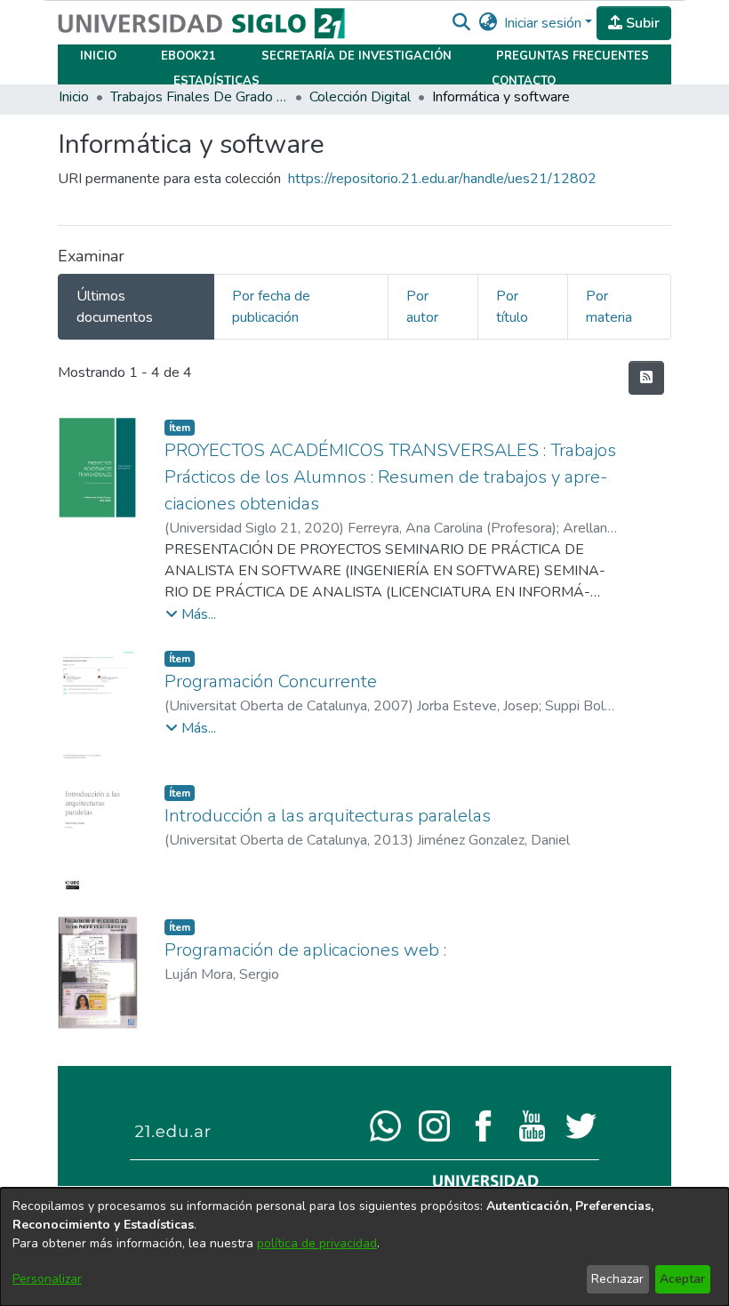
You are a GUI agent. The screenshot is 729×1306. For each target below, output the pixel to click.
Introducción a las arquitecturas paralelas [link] (327, 816)
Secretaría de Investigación (356, 56)
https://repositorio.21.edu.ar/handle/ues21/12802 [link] (442, 178)
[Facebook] (483, 1124)
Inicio (98, 56)
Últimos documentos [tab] (114, 306)
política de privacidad (317, 1243)
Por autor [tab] (422, 306)
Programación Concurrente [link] (270, 681)
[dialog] (364, 1247)
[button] (461, 23)
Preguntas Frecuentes (572, 56)
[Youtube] (532, 1124)
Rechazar (617, 1278)
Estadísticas (216, 81)
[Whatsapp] (385, 1124)
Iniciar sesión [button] (544, 23)
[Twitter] (581, 1124)
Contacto (524, 81)
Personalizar (47, 1278)
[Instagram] (434, 1124)
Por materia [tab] (609, 306)
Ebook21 (188, 56)
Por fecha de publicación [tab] (271, 306)
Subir (641, 23)
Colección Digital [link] (360, 97)
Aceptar (682, 1278)
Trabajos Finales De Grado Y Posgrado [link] (199, 97)
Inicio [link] (74, 97)
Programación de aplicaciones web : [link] (305, 950)
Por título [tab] (512, 306)
